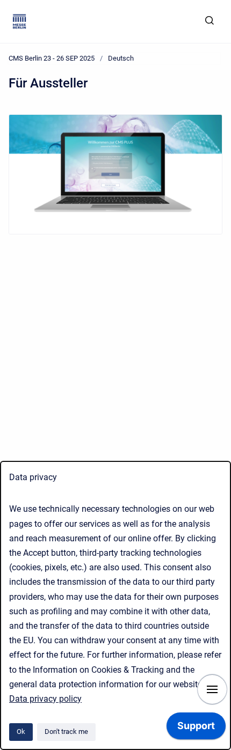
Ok (21, 731)
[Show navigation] (212, 689)
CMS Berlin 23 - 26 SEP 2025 (52, 58)
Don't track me (66, 731)
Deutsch (121, 58)
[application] (196, 728)
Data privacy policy (45, 699)
